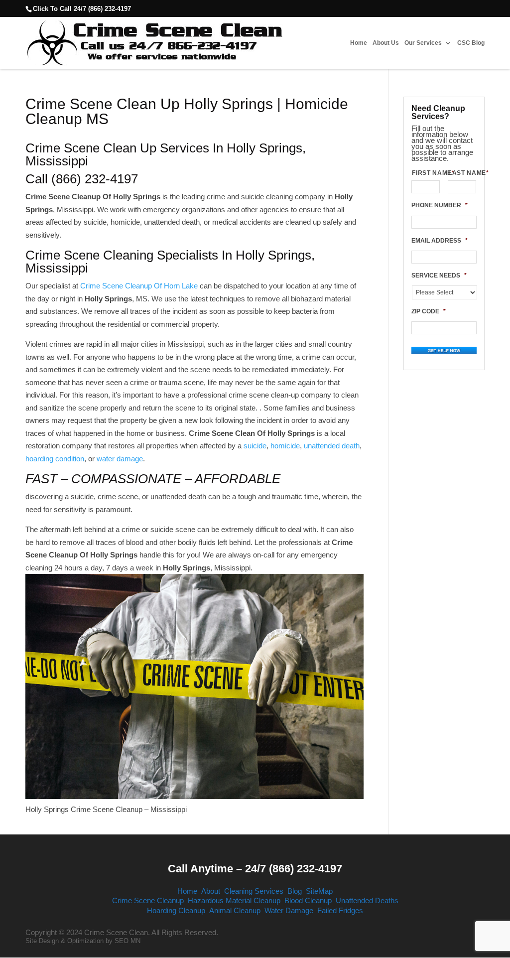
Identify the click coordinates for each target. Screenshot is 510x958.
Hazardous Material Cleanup (234, 900)
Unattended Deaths (367, 900)
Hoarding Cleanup (176, 910)
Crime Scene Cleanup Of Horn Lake (139, 285)
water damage (120, 458)
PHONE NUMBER (439, 205)
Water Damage (288, 910)
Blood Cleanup (308, 900)
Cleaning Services (253, 891)
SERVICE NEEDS (439, 275)
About (210, 891)
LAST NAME (462, 172)
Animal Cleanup (234, 910)
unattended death (332, 445)
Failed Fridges (340, 910)
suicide (255, 445)
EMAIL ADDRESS (439, 240)
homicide (285, 445)
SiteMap (319, 891)
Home (358, 43)
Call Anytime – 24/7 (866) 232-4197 (255, 868)
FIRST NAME (426, 172)
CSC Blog (471, 43)
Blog (294, 891)
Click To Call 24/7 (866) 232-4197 (82, 8)
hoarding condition (54, 458)
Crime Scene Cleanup (148, 900)
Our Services (423, 43)
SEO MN (127, 941)
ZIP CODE (428, 311)
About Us (386, 43)
